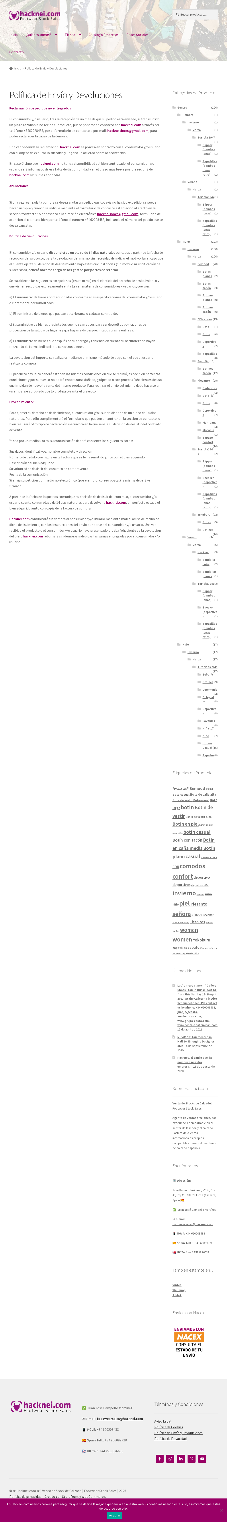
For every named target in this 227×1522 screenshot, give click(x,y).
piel (184, 903)
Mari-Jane (209, 422)
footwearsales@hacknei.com (192, 1224)
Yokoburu (204, 515)
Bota (206, 327)
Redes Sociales (137, 34)
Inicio (13, 34)
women (182, 939)
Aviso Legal (162, 1421)
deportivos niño (200, 885)
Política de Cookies (168, 1427)
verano (209, 922)
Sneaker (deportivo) (210, 482)
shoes (197, 914)
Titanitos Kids (207, 667)
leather (200, 894)
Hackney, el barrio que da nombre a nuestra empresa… (194, 1062)
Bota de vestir (182, 800)
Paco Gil (203, 361)
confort (182, 876)
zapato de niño (190, 953)
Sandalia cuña (209, 562)
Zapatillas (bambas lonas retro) (210, 167)
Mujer (186, 242)
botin (187, 807)
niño (175, 904)
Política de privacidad (25, 1496)
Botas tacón (207, 285)
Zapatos (208, 755)
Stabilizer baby (180, 922)
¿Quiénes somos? (38, 34)
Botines (208, 530)
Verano (192, 182)
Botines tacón (208, 309)
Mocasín (208, 430)
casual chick (209, 857)
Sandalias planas (210, 574)
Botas (207, 522)
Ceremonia (210, 690)
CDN (175, 866)
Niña (206, 728)
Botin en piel (185, 824)
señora (181, 914)
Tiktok (177, 1295)
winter (175, 930)
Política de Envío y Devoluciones (178, 1433)
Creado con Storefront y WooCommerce (75, 1496)
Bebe (206, 674)
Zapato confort (208, 440)
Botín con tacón (187, 840)
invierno (184, 893)
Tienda (70, 34)
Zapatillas (210, 354)
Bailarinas (210, 388)
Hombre (187, 115)
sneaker (208, 915)
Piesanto (204, 380)
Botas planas (207, 274)
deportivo (202, 877)
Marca (196, 130)
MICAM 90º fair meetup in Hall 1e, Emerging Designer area (195, 1041)
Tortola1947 (206, 197)
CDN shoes (205, 319)
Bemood (203, 264)
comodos (192, 866)
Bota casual (181, 795)
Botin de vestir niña (198, 817)
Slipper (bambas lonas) (209, 149)
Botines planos (208, 297)
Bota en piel (201, 800)
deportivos (181, 884)
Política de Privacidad (170, 1438)
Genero (182, 107)
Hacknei (203, 552)
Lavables (209, 721)
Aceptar (114, 1515)
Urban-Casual (207, 745)
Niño (185, 644)
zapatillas (179, 948)
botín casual (197, 832)
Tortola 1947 (206, 137)
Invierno (193, 122)
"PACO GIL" (180, 789)
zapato (194, 947)
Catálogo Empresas (104, 34)
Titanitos (197, 922)
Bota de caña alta (203, 794)
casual (193, 856)
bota (209, 789)
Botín (206, 334)
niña (208, 894)
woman (189, 929)
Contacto (16, 52)
